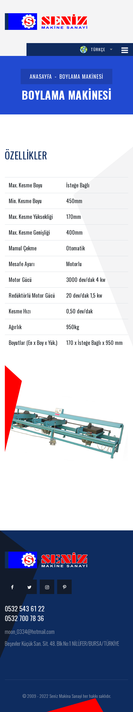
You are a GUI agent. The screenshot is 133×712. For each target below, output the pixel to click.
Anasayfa (41, 76)
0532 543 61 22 (25, 608)
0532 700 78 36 (24, 618)
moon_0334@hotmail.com (30, 631)
